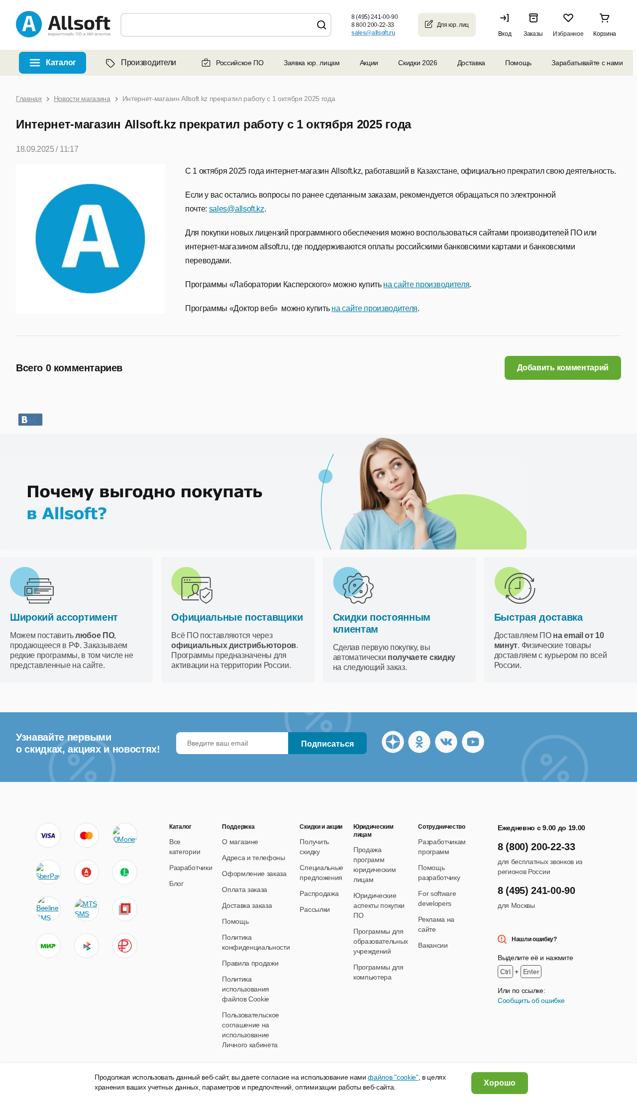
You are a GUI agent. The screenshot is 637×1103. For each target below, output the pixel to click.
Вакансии (432, 945)
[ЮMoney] (125, 835)
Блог (176, 883)
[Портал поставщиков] (125, 909)
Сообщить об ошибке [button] (531, 1000)
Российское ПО (240, 63)
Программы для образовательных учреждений (380, 941)
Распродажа (319, 893)
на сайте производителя (426, 284)
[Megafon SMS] (125, 872)
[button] (507, 25)
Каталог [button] (61, 62)
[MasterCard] (87, 835)
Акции (369, 63)
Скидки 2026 (417, 63)
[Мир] (48, 946)
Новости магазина (82, 99)
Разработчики (190, 868)
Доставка (471, 63)
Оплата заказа (244, 889)
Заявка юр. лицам (312, 63)
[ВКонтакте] (30, 419)
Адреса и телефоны (253, 858)
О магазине (240, 842)
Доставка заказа (247, 905)
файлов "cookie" (393, 1077)
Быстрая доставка (538, 617)
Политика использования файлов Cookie (245, 989)
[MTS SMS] (87, 909)
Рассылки (314, 909)
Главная (29, 99)
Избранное (568, 33)
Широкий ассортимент (64, 617)
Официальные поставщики (237, 617)
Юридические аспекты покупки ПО (379, 905)
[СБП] (87, 946)
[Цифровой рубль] (125, 946)
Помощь (518, 63)
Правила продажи (250, 963)
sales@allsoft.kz (236, 209)
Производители (148, 62)
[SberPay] (48, 872)
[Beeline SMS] (48, 909)
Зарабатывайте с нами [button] (587, 63)
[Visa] (48, 835)
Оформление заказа (254, 874)
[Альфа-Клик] (87, 872)
